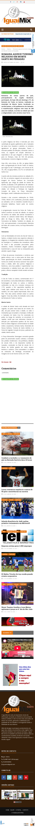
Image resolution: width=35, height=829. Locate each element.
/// (19, 427)
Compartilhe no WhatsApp (11, 92)
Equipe (12, 810)
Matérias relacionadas (9, 427)
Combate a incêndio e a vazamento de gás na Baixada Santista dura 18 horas (16, 459)
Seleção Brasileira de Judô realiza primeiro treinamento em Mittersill (15, 522)
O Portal (18, 810)
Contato (25, 810)
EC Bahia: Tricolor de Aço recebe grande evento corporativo (17, 575)
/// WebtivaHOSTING (17, 813)
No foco (8, 46)
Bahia (3, 46)
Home (7, 810)
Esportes (5, 468)
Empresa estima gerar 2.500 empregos (16, 546)
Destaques (9, 531)
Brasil (4, 434)
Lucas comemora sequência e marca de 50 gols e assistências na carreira (16, 490)
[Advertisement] (17, 402)
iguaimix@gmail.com (9, 764)
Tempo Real (20, 46)
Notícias (14, 46)
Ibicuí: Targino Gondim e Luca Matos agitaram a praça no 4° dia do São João (16, 608)
